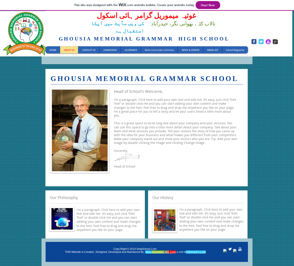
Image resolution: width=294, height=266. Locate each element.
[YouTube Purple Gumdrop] (268, 41)
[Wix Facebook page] (254, 41)
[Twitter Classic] (261, 41)
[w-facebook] (225, 251)
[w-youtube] (240, 249)
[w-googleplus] (235, 251)
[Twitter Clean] (230, 249)
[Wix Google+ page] (275, 41)
